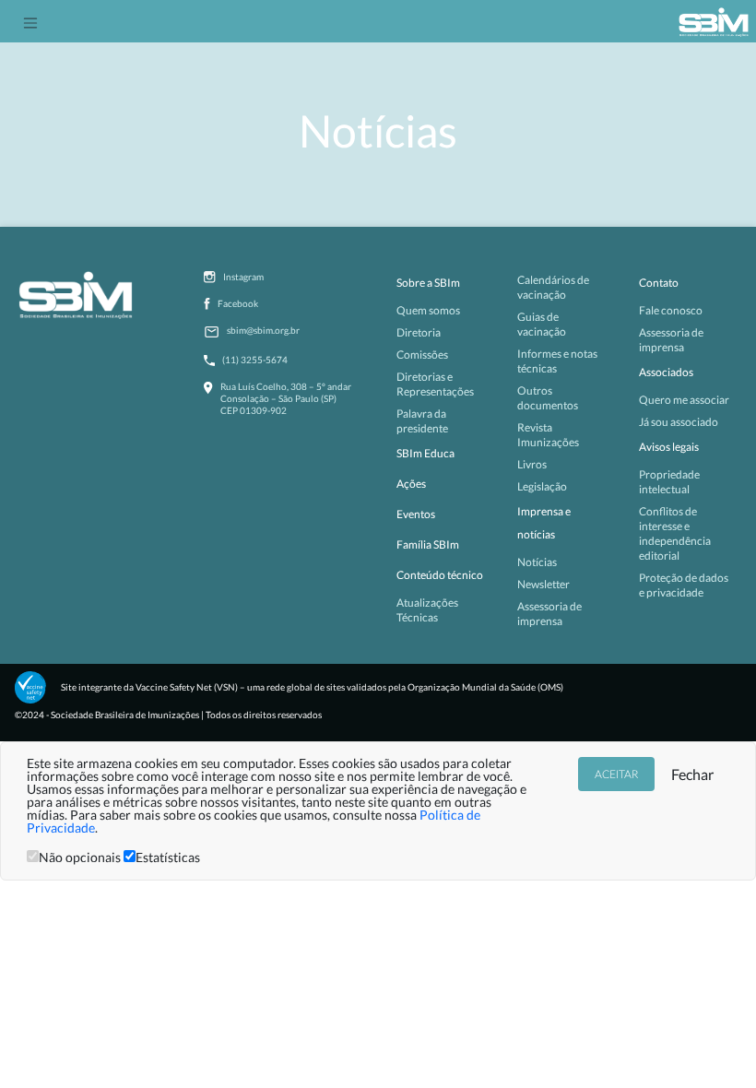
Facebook (238, 303)
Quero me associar (684, 400)
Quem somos (428, 310)
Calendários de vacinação (553, 287)
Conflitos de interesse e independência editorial (675, 533)
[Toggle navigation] (30, 21)
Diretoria (418, 332)
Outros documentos (547, 398)
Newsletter (543, 584)
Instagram (243, 276)
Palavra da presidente (422, 421)
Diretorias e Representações (435, 384)
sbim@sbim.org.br (263, 330)
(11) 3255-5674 (255, 359)
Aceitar (616, 774)
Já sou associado (678, 422)
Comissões (422, 354)
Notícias (537, 562)
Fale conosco (671, 310)
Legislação (542, 486)
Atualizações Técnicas (427, 610)
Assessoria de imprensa (549, 613)
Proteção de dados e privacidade (683, 585)
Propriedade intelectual (669, 481)
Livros (532, 464)
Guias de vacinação (541, 324)
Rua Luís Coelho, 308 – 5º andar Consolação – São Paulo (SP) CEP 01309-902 (285, 398)
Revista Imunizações (548, 434)
